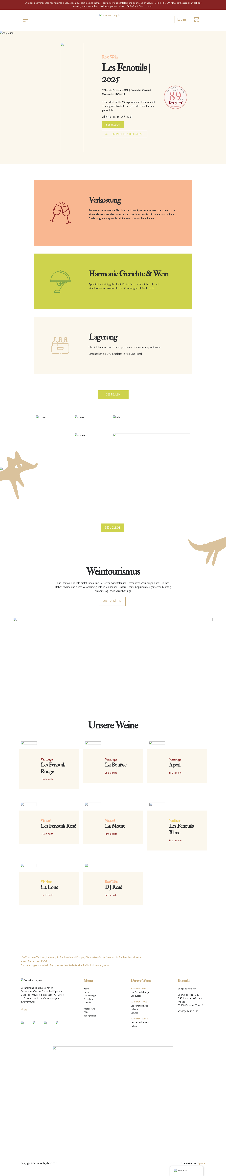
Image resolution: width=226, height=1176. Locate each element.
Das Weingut (90, 995)
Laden (181, 19)
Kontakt (87, 1002)
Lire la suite (47, 779)
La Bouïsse (136, 996)
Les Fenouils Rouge (140, 992)
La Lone (134, 1026)
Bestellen (113, 124)
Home (87, 988)
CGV (86, 1012)
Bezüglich (112, 527)
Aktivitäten (112, 601)
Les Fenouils (137, 1006)
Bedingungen (90, 1015)
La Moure (135, 1009)
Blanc (146, 1022)
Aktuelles (88, 999)
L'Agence (201, 1163)
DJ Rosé (134, 1013)
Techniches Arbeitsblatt (127, 133)
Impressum (89, 1009)
